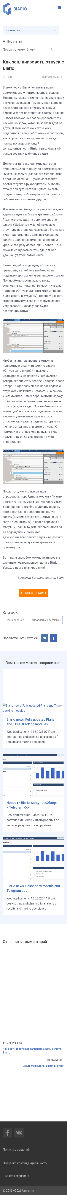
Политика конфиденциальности (25, 1163)
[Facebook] (53, 638)
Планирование (15, 620)
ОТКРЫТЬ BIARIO (33, 593)
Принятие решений (16, 1149)
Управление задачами (46, 620)
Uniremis (28, 1190)
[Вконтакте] (44, 638)
